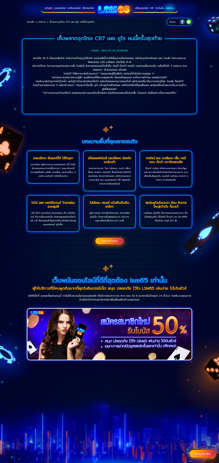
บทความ (170, 8)
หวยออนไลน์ (60, 8)
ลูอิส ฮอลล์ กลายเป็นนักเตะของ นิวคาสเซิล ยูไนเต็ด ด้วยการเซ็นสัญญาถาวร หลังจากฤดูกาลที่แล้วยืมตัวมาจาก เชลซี (109, 216)
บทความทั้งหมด (110, 241)
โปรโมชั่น (160, 8)
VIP (152, 8)
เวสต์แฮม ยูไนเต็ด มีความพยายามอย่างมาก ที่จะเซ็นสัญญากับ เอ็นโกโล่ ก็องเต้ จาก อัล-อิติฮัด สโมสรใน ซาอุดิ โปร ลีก (166, 216)
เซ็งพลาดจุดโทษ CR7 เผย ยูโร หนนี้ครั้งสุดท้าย (72, 22)
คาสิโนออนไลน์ (74, 8)
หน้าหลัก (48, 8)
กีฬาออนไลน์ (88, 8)
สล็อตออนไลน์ (141, 8)
